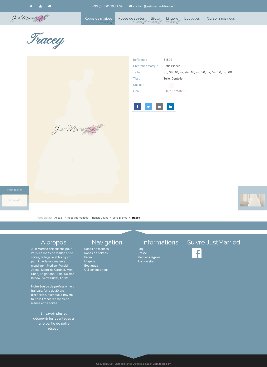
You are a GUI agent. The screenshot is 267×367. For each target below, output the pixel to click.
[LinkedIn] (170, 106)
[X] (148, 106)
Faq (140, 249)
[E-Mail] (159, 106)
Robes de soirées (96, 253)
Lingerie (89, 261)
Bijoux (88, 257)
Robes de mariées (96, 249)
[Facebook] (137, 106)
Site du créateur (174, 91)
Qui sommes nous (96, 269)
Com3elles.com (162, 363)
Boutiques (91, 265)
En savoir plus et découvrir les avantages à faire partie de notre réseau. (53, 320)
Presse (142, 253)
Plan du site (146, 261)
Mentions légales (149, 257)
